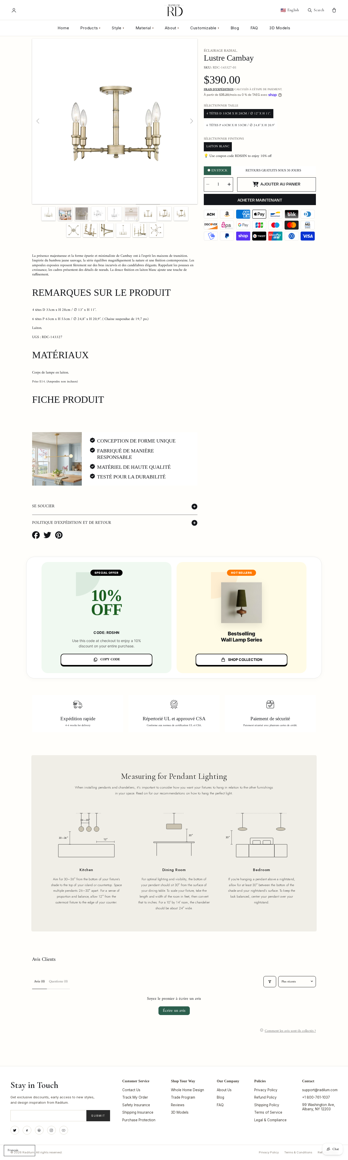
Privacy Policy (265, 1090)
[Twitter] (14, 1130)
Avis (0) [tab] (39, 981)
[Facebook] (27, 1130)
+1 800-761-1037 (316, 1097)
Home (63, 27)
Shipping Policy (266, 1105)
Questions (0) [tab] (58, 981)
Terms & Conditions (298, 1152)
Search (319, 10)
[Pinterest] (39, 1130)
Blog (235, 27)
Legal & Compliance (270, 1120)
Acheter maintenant (259, 200)
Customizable (204, 27)
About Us (224, 1090)
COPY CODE (110, 659)
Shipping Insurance (137, 1112)
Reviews (177, 1105)
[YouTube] (63, 1130)
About (172, 27)
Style (118, 27)
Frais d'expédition (219, 90)
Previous (38, 121)
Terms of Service (268, 1112)
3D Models (279, 27)
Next (191, 121)
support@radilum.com (320, 1090)
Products (90, 27)
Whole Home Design (187, 1090)
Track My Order (135, 1097)
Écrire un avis (174, 1010)
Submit (98, 1115)
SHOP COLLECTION (245, 659)
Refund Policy (265, 1097)
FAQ (254, 27)
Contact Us (131, 1090)
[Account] (14, 10)
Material (145, 27)
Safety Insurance (136, 1105)
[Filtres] (269, 981)
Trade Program (183, 1097)
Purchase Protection (138, 1120)
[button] (114, 506)
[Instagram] (51, 1130)
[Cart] (334, 10)
